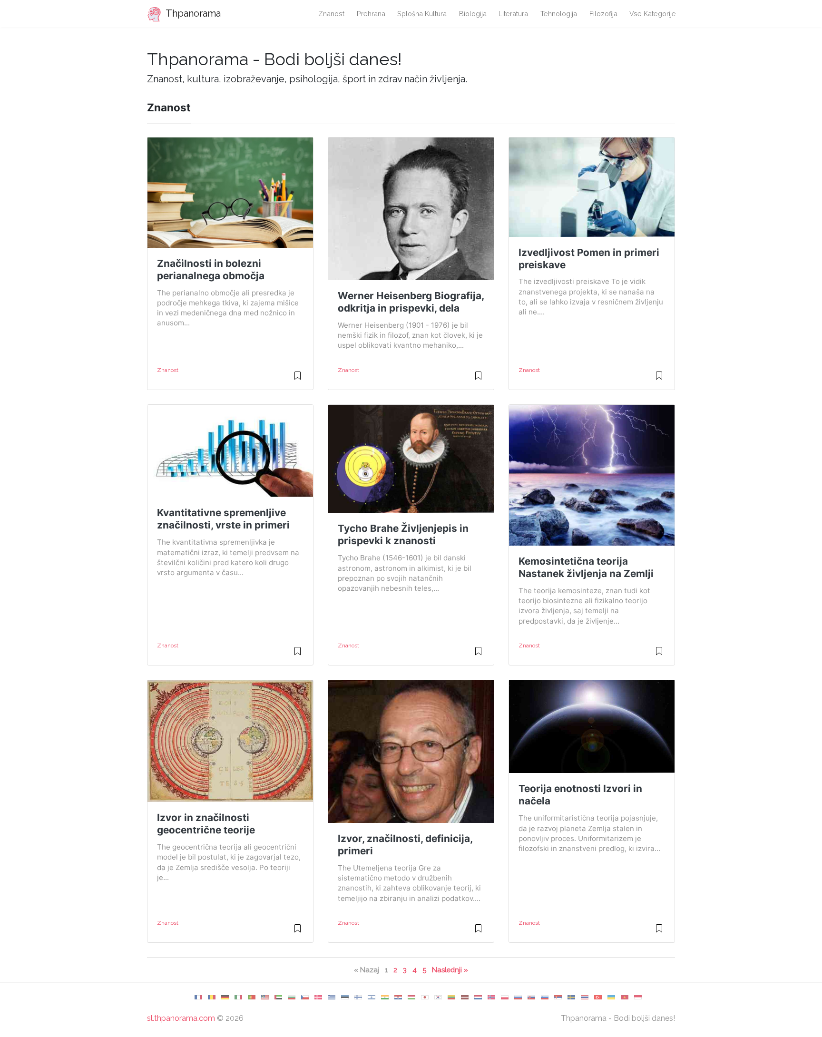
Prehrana (371, 14)
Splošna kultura (422, 14)
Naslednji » (450, 970)
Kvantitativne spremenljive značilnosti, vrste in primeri (223, 519)
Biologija (473, 14)
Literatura (513, 14)
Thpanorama (192, 13)
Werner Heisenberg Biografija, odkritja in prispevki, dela (411, 302)
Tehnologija (558, 14)
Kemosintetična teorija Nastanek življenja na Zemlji (586, 567)
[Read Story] (297, 379)
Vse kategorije (652, 14)
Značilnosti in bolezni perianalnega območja (210, 269)
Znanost (331, 14)
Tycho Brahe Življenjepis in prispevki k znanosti (403, 534)
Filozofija (603, 14)
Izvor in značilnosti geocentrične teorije (206, 824)
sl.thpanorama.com (181, 1018)
